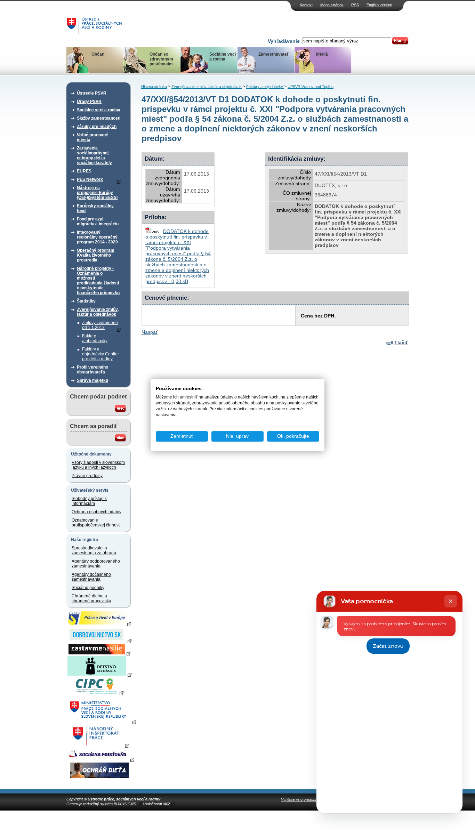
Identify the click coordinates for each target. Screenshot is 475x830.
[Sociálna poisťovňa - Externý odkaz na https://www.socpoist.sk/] (100, 759)
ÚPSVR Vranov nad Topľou (310, 86)
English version (379, 5)
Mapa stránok (332, 5)
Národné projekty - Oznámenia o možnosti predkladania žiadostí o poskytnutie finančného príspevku (98, 280)
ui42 (166, 804)
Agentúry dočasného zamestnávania (91, 577)
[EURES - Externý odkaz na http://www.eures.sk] (99, 623)
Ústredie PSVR (91, 93)
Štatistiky (86, 301)
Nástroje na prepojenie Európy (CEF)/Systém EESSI (97, 192)
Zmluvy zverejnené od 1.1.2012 (100, 325)
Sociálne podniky (88, 587)
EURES (84, 171)
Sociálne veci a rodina (222, 57)
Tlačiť (401, 342)
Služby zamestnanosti (98, 118)
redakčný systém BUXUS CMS (109, 804)
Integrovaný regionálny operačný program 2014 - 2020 (97, 237)
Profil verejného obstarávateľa (92, 369)
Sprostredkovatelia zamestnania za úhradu (94, 550)
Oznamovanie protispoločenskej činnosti (96, 522)
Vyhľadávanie (284, 41)
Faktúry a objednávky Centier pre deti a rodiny (100, 354)
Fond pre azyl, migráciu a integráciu (98, 221)
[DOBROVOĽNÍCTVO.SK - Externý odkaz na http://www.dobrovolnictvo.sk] (99, 640)
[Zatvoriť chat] (450, 601)
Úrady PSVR (89, 101)
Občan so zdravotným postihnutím (161, 59)
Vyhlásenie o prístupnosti (302, 799)
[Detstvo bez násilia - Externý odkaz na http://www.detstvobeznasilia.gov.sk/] (99, 674)
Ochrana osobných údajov (96, 511)
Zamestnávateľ (273, 54)
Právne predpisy (87, 475)
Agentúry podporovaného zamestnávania (96, 564)
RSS (355, 5)
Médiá (322, 54)
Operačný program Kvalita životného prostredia (95, 255)
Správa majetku (92, 380)
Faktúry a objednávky (94, 338)
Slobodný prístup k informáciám (89, 501)
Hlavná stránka (154, 86)
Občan (97, 54)
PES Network (90, 179)
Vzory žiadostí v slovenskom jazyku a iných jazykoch (98, 465)
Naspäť (150, 332)
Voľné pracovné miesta (92, 137)
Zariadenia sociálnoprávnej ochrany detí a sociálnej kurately (94, 155)
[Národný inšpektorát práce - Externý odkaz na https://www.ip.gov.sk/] (99, 745)
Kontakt (306, 5)
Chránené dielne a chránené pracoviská (91, 598)
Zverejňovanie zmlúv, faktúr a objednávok (98, 312)
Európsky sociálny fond (95, 208)
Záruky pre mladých (96, 126)
